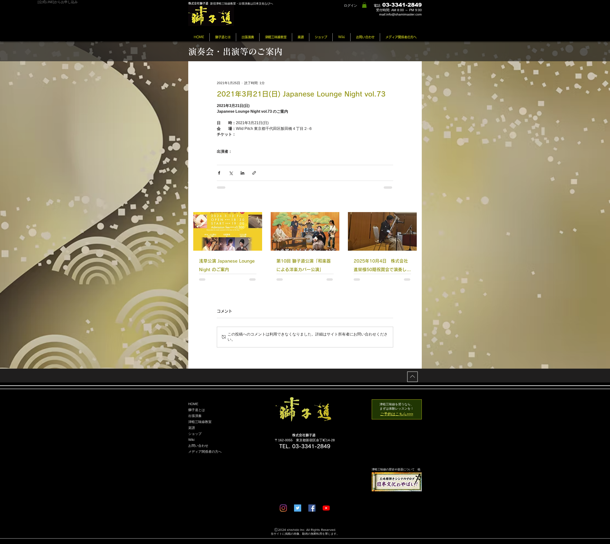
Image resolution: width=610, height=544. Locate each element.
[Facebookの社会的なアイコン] (311, 508)
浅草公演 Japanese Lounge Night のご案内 (227, 265)
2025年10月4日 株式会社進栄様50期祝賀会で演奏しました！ (382, 266)
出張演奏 (195, 416)
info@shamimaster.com (404, 14)
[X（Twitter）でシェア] (231, 173)
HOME (193, 404)
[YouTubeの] (326, 508)
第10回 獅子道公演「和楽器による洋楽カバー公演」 (303, 265)
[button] (364, 5)
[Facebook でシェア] (219, 173)
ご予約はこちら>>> (396, 414)
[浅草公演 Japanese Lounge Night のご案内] (227, 231)
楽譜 (191, 428)
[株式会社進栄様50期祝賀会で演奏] (382, 231)
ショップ (195, 434)
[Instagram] (283, 508)
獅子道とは (196, 410)
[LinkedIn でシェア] (242, 173)
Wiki (191, 440)
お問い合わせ (198, 445)
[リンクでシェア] (254, 173)
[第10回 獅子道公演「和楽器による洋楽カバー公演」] (305, 231)
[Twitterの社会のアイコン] (297, 508)
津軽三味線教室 (200, 422)
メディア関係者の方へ (205, 451)
